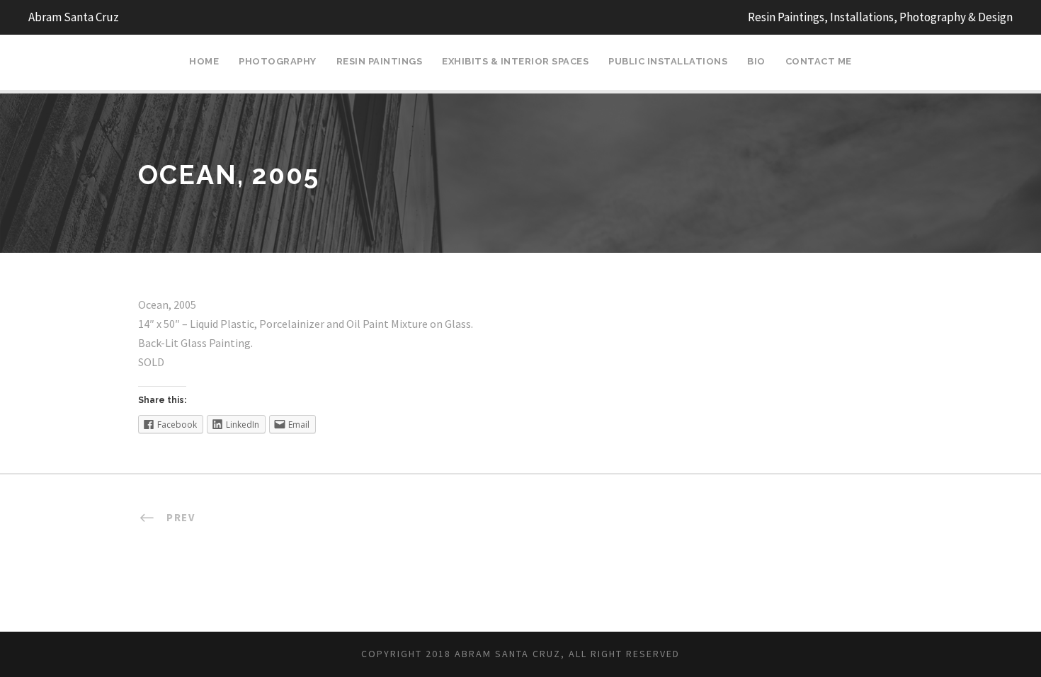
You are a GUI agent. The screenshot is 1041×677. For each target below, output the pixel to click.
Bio (756, 61)
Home (204, 61)
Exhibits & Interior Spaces (515, 61)
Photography (278, 61)
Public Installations (667, 61)
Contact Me (818, 61)
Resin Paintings (379, 61)
